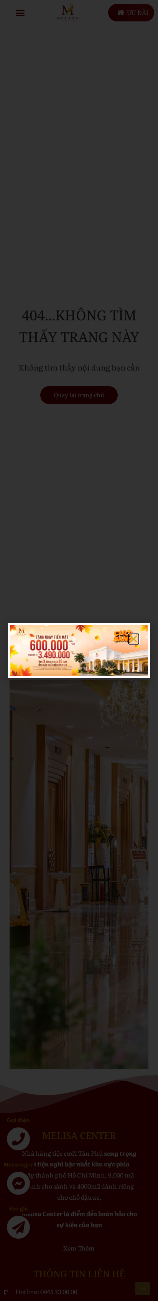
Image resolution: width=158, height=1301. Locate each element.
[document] (79, 650)
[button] (133, 639)
